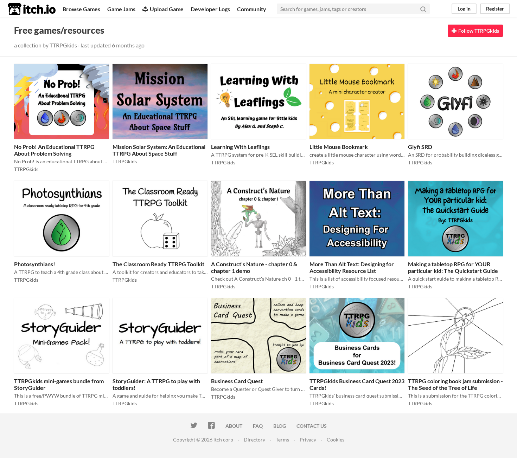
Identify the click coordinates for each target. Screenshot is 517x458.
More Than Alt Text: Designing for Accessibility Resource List (351, 267)
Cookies (335, 440)
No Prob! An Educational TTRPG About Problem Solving (54, 150)
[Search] (423, 9)
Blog (279, 426)
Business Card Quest (237, 381)
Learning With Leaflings (240, 146)
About (233, 426)
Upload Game (167, 9)
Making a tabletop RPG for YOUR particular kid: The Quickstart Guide (453, 267)
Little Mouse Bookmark (338, 146)
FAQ (258, 426)
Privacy (308, 440)
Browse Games (81, 9)
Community (251, 9)
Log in (464, 9)
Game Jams (121, 9)
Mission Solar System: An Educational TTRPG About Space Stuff (159, 150)
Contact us (311, 426)
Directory (254, 440)
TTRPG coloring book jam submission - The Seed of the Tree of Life (455, 384)
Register (495, 9)
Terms (282, 440)
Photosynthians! (34, 264)
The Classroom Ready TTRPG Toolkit (158, 264)
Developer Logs (210, 9)
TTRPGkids (63, 45)
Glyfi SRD (420, 146)
